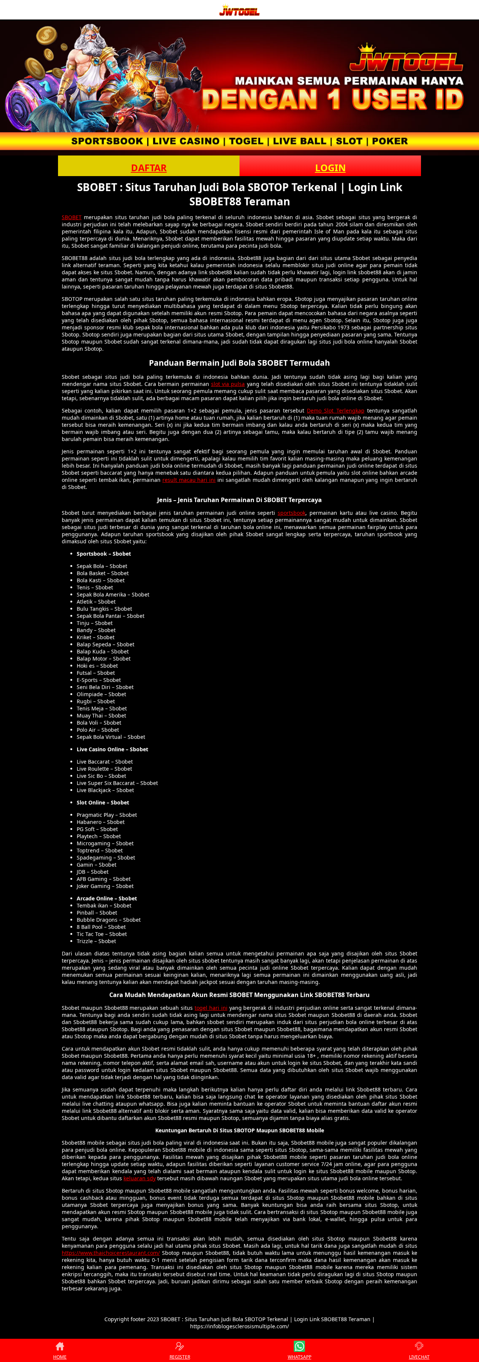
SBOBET (72, 217)
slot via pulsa (228, 383)
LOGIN (330, 167)
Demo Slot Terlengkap (335, 410)
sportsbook (291, 512)
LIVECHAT (419, 1357)
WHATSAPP (299, 1357)
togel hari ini (211, 1007)
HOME (60, 1357)
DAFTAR (149, 167)
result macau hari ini (189, 479)
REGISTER (180, 1357)
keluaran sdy (139, 1178)
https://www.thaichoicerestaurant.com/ (111, 1252)
